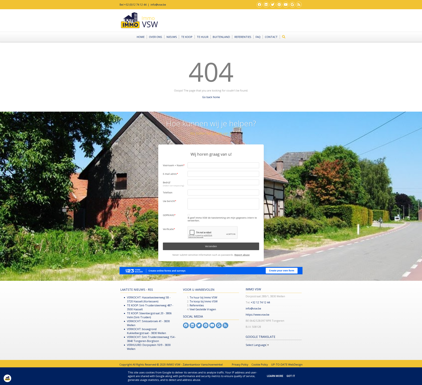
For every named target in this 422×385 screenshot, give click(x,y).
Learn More (275, 376)
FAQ (258, 37)
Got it (290, 376)
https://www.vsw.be (257, 314)
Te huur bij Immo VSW (203, 297)
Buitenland (221, 37)
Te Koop (186, 37)
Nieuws (171, 37)
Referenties (242, 37)
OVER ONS (155, 37)
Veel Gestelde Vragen (203, 309)
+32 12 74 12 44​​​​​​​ (260, 302)
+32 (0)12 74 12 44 (135, 4)
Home (141, 37)
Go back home (211, 97)
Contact (271, 37)
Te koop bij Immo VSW (204, 301)
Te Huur (202, 37)
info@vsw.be (158, 4)
